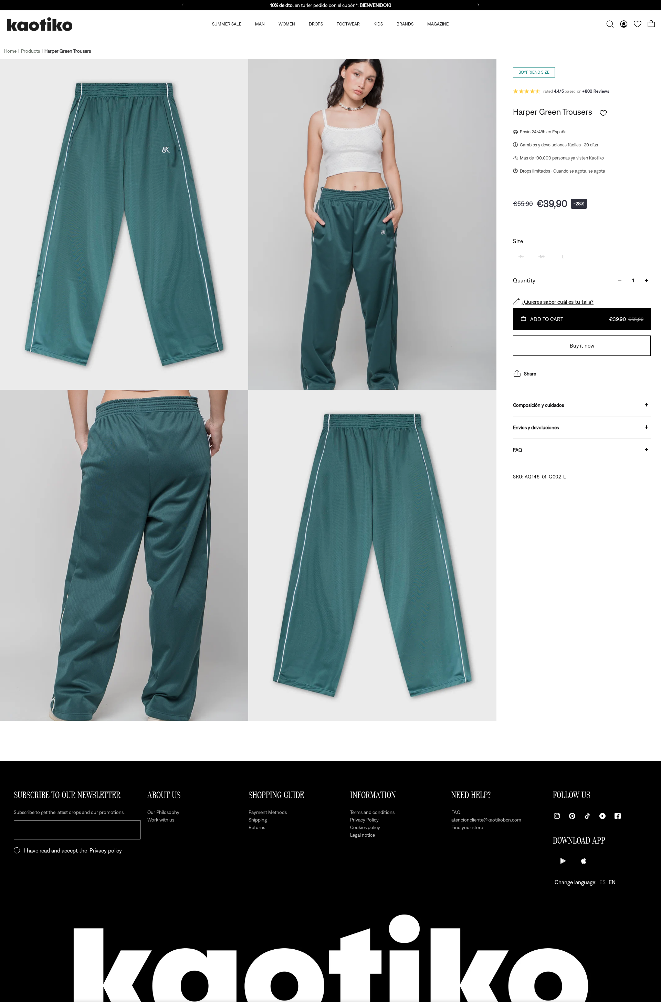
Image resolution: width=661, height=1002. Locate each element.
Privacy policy (106, 850)
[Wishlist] (637, 24)
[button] (603, 113)
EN (612, 882)
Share (530, 373)
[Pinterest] (572, 816)
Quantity (524, 280)
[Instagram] (557, 816)
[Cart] (651, 24)
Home (10, 51)
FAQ (517, 449)
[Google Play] (563, 861)
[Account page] (624, 24)
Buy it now (582, 345)
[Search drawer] (610, 24)
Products (30, 51)
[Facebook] (617, 816)
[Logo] (39, 24)
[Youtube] (602, 816)
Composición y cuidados (538, 404)
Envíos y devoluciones (536, 427)
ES (602, 882)
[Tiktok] (587, 816)
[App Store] (584, 861)
